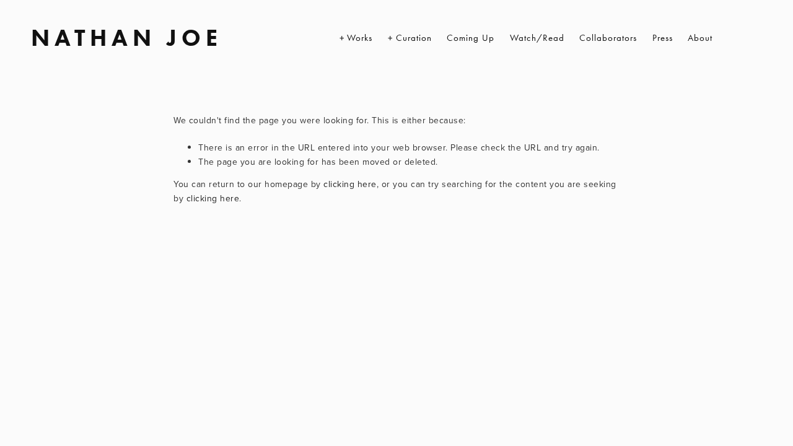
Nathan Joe (126, 38)
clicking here (350, 184)
